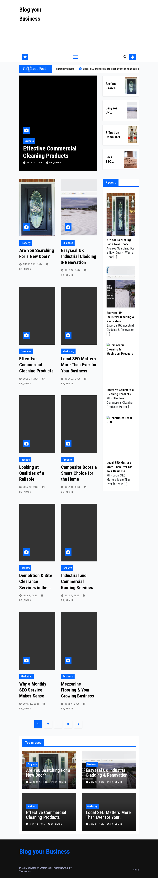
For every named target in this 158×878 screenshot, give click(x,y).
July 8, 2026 (30, 595)
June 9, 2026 (72, 703)
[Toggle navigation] (75, 57)
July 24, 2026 (31, 378)
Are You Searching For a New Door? (48, 773)
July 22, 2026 (35, 162)
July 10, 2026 (73, 487)
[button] (125, 57)
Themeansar (25, 871)
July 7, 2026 (72, 595)
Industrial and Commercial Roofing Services (77, 581)
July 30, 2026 (73, 270)
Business (68, 242)
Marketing (30, 141)
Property (25, 242)
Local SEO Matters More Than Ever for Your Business (52, 156)
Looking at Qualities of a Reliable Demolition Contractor (31, 479)
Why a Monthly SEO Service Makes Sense (32, 690)
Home (136, 869)
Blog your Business (44, 851)
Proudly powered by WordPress (35, 867)
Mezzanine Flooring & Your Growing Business (77, 690)
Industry (25, 459)
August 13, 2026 (33, 264)
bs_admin (55, 162)
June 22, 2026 (31, 703)
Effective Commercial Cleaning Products (36, 364)
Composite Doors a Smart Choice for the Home (79, 473)
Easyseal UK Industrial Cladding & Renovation (78, 256)
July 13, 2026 (31, 487)
